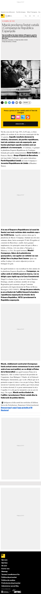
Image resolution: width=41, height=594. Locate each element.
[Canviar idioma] (34, 16)
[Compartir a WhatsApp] (5, 102)
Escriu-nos (5, 568)
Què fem (4, 563)
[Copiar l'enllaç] (20, 102)
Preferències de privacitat (10, 583)
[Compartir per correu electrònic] (16, 102)
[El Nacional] (3, 16)
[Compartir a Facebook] (13, 102)
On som (4, 565)
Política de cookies (8, 580)
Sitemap (4, 571)
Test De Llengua (20, 12)
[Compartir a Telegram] (9, 102)
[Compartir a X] (2, 102)
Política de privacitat (9, 577)
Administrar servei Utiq (9, 586)
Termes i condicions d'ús (10, 574)
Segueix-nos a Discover (8, 12)
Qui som (4, 560)
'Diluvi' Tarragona (32, 12)
